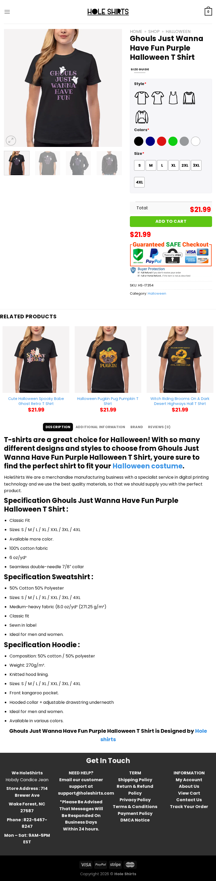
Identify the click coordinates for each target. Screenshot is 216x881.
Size (139, 153)
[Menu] (7, 11)
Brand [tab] (136, 427)
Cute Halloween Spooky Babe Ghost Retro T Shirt (36, 401)
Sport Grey (185, 144)
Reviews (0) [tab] (159, 427)
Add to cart (170, 221)
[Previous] (13, 88)
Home (136, 31)
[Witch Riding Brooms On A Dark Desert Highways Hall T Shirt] (179, 359)
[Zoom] (11, 141)
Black (139, 144)
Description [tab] (58, 427)
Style (140, 83)
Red (161, 144)
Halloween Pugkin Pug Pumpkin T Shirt (108, 401)
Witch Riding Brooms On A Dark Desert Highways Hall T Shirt (179, 401)
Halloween (178, 31)
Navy (151, 144)
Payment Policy (135, 813)
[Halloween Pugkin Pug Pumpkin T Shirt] (108, 359)
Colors (141, 129)
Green (173, 144)
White (196, 144)
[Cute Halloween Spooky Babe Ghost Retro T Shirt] (36, 359)
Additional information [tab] (100, 427)
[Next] (113, 88)
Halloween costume (147, 466)
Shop (154, 31)
